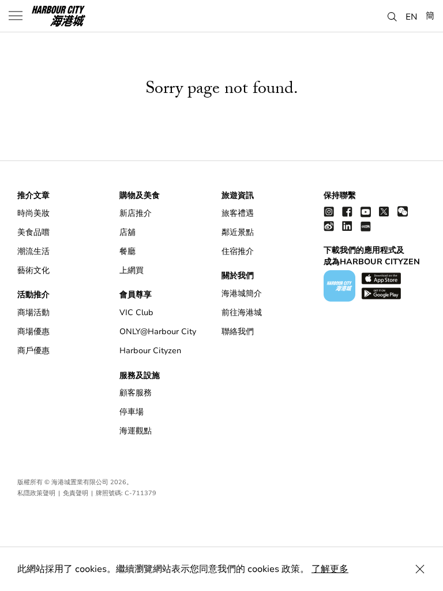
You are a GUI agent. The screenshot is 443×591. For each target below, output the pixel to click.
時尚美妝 (33, 213)
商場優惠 (33, 331)
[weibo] (329, 225)
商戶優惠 (33, 350)
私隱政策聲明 (36, 493)
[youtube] (366, 211)
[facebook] (347, 211)
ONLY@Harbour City (157, 331)
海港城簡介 (242, 293)
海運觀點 (135, 430)
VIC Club (136, 312)
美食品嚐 (33, 232)
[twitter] (384, 211)
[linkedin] (347, 225)
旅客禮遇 (238, 213)
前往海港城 (242, 312)
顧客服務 (135, 392)
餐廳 (127, 251)
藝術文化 (33, 270)
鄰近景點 (238, 232)
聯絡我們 (238, 331)
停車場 (131, 411)
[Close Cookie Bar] (420, 569)
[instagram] (329, 211)
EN (412, 16)
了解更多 (329, 569)
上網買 (131, 270)
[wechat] (402, 211)
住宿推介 (238, 251)
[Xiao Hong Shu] (366, 225)
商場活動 (33, 312)
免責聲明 (75, 493)
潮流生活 (33, 251)
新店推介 (135, 213)
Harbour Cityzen (150, 350)
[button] (392, 15)
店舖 (127, 232)
